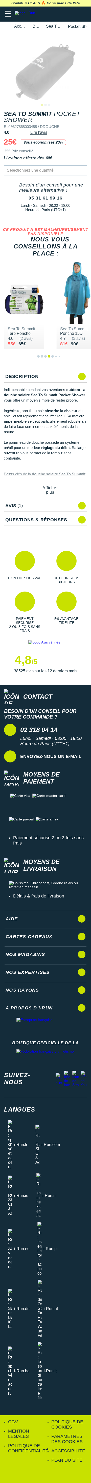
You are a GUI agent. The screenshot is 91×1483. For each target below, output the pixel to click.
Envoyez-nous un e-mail (50, 756)
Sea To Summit (54, 26)
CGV (13, 1421)
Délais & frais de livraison (38, 895)
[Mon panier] (82, 14)
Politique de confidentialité (28, 1448)
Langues (19, 1109)
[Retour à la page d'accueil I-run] (26, 14)
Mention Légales (18, 1434)
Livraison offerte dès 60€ (28, 158)
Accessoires (20, 26)
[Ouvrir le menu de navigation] (8, 14)
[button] (25, 567)
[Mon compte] (72, 14)
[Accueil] (5, 26)
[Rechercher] (52, 14)
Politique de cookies (67, 1424)
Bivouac (36, 26)
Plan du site (66, 1460)
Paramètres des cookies (67, 1439)
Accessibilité (68, 1450)
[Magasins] (62, 14)
